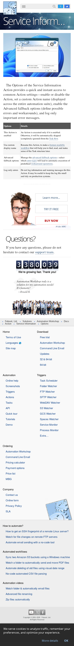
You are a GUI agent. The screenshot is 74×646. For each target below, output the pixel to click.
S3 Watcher (46, 408)
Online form (12, 500)
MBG (9, 479)
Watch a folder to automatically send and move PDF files (37, 562)
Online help (12, 380)
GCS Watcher (48, 413)
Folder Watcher (48, 386)
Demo (9, 424)
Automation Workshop (48, 321)
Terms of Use (13, 337)
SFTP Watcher (48, 397)
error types (32, 160)
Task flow (53, 138)
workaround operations (42, 163)
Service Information (26, 323)
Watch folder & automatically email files (28, 588)
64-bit (43, 364)
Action (8, 323)
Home (6, 331)
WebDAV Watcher (50, 402)
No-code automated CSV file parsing (26, 573)
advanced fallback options (44, 157)
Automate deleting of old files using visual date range (35, 568)
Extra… (44, 435)
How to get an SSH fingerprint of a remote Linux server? (37, 531)
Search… (54, 6)
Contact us (12, 494)
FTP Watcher (47, 391)
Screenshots (13, 386)
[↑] (37, 35)
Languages (12, 342)
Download (42, 331)
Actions (10, 397)
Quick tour (11, 413)
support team (44, 252)
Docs (66, 321)
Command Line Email (52, 348)
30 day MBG (61, 226)
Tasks (9, 402)
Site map (11, 348)
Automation (9, 375)
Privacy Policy (14, 506)
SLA (8, 511)
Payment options (15, 468)
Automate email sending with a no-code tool (30, 542)
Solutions (27, 321)
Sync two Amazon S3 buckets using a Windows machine (38, 557)
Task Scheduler (48, 380)
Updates (44, 353)
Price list (10, 473)
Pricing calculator (15, 462)
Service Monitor (49, 424)
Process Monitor (49, 430)
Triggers (10, 391)
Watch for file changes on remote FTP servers (31, 536)
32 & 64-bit (46, 359)
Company (8, 489)
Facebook (67, 6)
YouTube (31, 612)
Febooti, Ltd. (9, 8)
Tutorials (10, 419)
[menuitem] (23, 7)
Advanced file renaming (19, 594)
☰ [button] (23, 6)
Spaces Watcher (49, 419)
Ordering (8, 446)
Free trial (45, 337)
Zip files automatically (18, 599)
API (8, 408)
